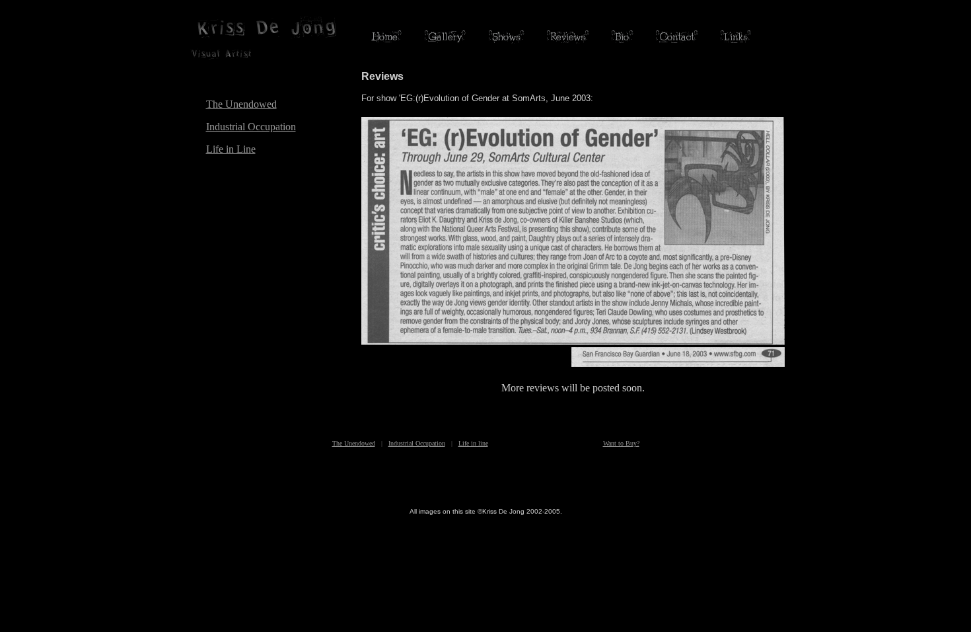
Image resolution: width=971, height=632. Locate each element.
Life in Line (231, 149)
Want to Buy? (621, 443)
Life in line (473, 443)
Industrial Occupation (251, 126)
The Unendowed (241, 104)
